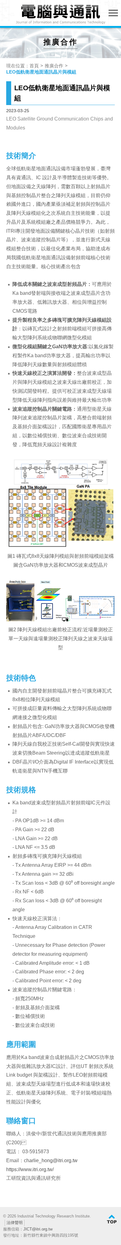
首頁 (34, 65)
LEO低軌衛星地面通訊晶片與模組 (41, 71)
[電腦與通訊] (60, 14)
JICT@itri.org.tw (37, 1229)
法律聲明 (15, 1222)
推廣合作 (54, 65)
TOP (111, 1219)
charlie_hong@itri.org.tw (51, 1160)
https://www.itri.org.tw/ (30, 1169)
